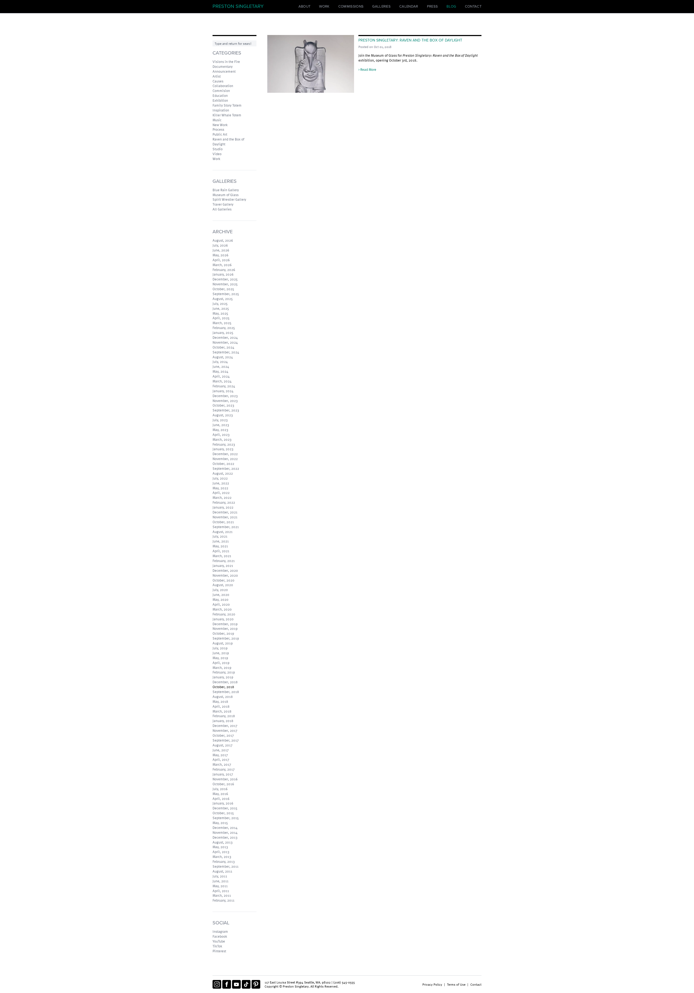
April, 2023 (221, 434)
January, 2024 (223, 391)
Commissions (351, 6)
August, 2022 (223, 473)
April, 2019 (221, 662)
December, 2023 (225, 395)
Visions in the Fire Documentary (226, 64)
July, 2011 (220, 876)
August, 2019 (223, 643)
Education (220, 95)
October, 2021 (223, 522)
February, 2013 (224, 861)
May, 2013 (220, 847)
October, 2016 (223, 784)
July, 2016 (220, 788)
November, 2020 (225, 575)
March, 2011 (222, 895)
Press (432, 6)
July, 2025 (220, 303)
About (304, 6)
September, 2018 (226, 691)
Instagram (220, 931)
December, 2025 (225, 279)
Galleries (381, 6)
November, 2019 (225, 628)
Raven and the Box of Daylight (228, 141)
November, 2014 (225, 832)
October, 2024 (223, 347)
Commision (221, 90)
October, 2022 (223, 463)
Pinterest (219, 951)
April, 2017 (221, 759)
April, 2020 (221, 604)
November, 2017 (225, 730)
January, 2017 (223, 774)
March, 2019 (222, 667)
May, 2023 (220, 429)
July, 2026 (220, 245)
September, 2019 (226, 638)
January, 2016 (223, 803)
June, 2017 (221, 750)
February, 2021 (224, 560)
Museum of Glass (226, 194)
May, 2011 (220, 886)
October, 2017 (223, 735)
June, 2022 (221, 483)
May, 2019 (220, 657)
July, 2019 (220, 648)
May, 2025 (220, 313)
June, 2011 (221, 881)
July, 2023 (220, 420)
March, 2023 (222, 439)
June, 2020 (221, 594)
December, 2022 (225, 453)
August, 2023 (223, 415)
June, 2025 (221, 308)
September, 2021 (226, 526)
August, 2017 (223, 745)
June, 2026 (221, 250)
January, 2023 (223, 449)
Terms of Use (456, 984)
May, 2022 (220, 488)
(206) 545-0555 (344, 982)
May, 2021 (220, 546)
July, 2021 (220, 536)
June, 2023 (221, 424)
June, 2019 (221, 653)
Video (217, 154)
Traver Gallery (223, 204)
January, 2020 (223, 619)
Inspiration (221, 110)
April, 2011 (221, 890)
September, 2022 (226, 468)
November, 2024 (225, 342)
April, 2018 (221, 706)
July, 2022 (220, 478)
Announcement (224, 71)
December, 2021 (225, 512)
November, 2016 (225, 779)
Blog (451, 6)
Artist (217, 76)
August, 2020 (223, 585)
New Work (220, 124)
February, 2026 (224, 269)
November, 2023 (225, 400)
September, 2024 (226, 352)
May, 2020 (221, 599)
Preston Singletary (238, 6)
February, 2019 (224, 672)
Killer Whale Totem (227, 115)
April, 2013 (221, 851)
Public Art (220, 134)
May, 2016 (220, 793)
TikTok (217, 946)
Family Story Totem (227, 105)
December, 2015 (225, 808)
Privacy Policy (432, 984)
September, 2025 (226, 293)
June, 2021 (221, 541)
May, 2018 (220, 701)
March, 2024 (222, 381)
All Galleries (222, 209)
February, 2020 (224, 614)
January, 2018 (223, 720)
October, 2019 (223, 633)
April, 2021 (221, 551)
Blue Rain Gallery (226, 190)
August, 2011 (222, 871)
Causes (218, 81)
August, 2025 (223, 298)
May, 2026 (220, 255)
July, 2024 (220, 361)
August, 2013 (223, 842)
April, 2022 (221, 492)
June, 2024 (221, 366)
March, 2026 (222, 264)
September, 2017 (226, 740)
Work (324, 6)
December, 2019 (225, 624)
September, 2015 (226, 817)
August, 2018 (223, 696)
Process (218, 129)
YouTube (219, 941)
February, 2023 (224, 444)
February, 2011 (223, 900)
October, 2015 (223, 813)
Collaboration (223, 85)
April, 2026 (221, 260)
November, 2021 (225, 517)
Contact (473, 6)
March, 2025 (222, 322)
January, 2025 (223, 332)
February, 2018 (224, 716)
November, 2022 (225, 458)
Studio (218, 149)
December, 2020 (225, 570)
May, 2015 (220, 822)
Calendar (408, 6)
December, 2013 (225, 837)
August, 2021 (223, 531)
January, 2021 (223, 565)
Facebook (220, 936)
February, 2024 (224, 386)
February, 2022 (224, 502)
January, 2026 (223, 274)
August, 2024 (223, 357)
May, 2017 (220, 755)
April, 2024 (221, 376)
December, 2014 (225, 827)
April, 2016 (221, 798)
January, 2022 (223, 507)
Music (217, 120)
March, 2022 (222, 497)
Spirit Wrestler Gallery (229, 199)
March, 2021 (222, 555)
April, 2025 (221, 318)
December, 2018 (225, 682)
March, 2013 (222, 856)
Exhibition (220, 100)
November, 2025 (225, 284)
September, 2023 (226, 410)
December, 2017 (225, 725)
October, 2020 (223, 580)
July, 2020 (220, 589)
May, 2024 (220, 371)
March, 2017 (222, 764)
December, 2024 (225, 337)
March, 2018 (222, 711)
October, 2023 (223, 405)
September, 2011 (226, 866)
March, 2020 (222, 609)
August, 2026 (223, 240)
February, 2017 (224, 769)
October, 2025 (223, 289)
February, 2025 (224, 327)
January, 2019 (223, 677)
